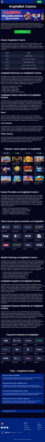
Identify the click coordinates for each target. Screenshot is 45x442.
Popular (5, 153)
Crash (27, 153)
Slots (38, 153)
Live (16, 153)
